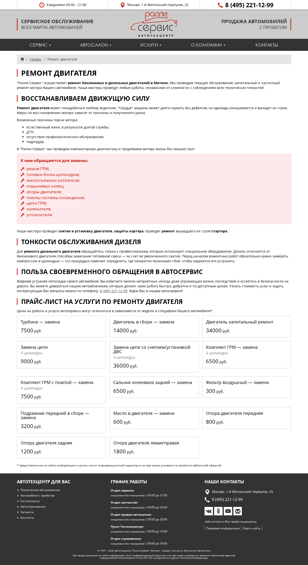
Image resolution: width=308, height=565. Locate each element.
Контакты (267, 44)
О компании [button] (207, 44)
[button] (63, 5)
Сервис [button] (39, 44)
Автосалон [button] (94, 44)
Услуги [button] (149, 44)
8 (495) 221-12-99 (113, 291)
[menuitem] (40, 45)
